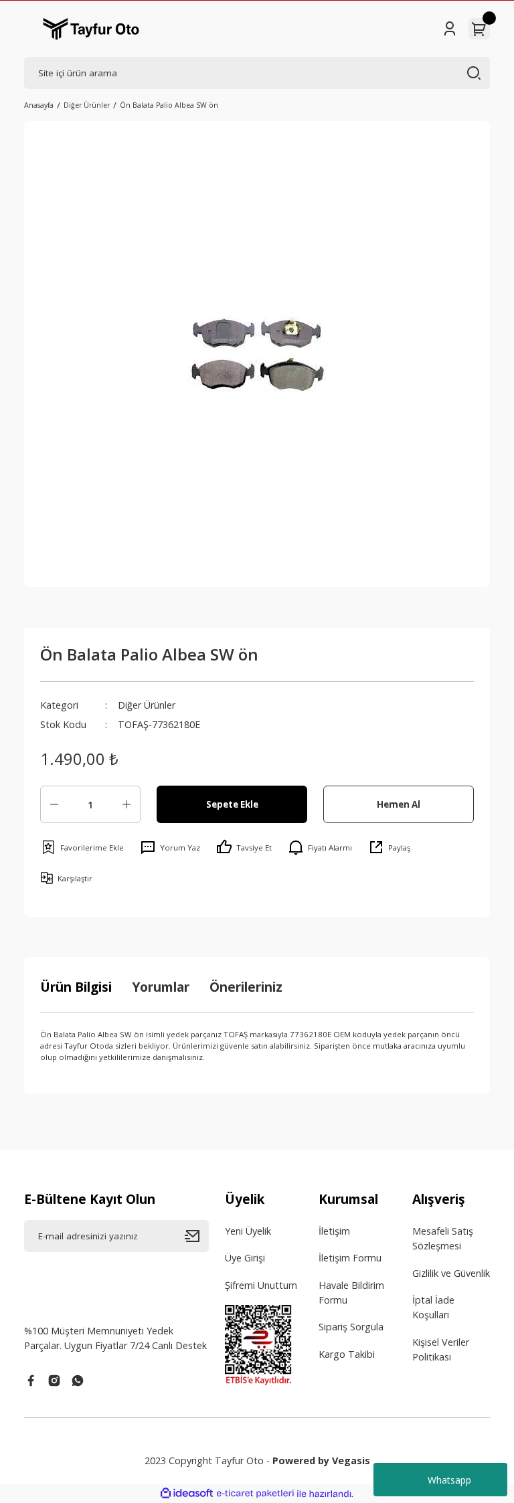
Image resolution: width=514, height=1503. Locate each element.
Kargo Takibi (347, 1354)
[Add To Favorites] (82, 847)
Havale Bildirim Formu (351, 1292)
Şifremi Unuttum (261, 1285)
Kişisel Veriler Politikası (440, 1349)
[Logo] (91, 29)
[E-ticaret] (255, 1494)
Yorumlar (160, 987)
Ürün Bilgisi (76, 987)
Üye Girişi (245, 1257)
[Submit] (197, 1236)
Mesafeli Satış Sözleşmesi (442, 1238)
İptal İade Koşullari (433, 1307)
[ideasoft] (186, 1494)
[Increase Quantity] (126, 804)
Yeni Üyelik (248, 1231)
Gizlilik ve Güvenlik (451, 1273)
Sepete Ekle (232, 804)
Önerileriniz (245, 987)
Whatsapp (449, 1480)
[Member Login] (449, 28)
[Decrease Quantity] (54, 804)
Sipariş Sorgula (351, 1326)
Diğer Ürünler (146, 705)
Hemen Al (398, 804)
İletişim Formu (350, 1257)
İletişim (334, 1231)
